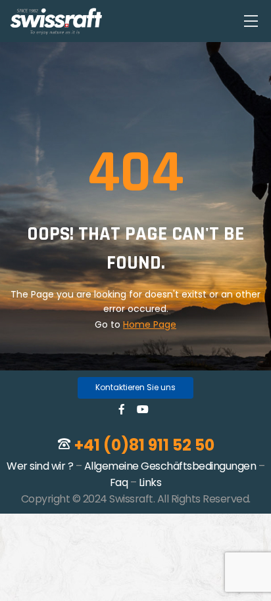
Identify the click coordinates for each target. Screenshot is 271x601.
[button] (135, 388)
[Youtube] (142, 409)
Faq (119, 482)
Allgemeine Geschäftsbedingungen (170, 466)
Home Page (149, 324)
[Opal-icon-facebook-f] (121, 409)
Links (150, 482)
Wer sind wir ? (40, 466)
